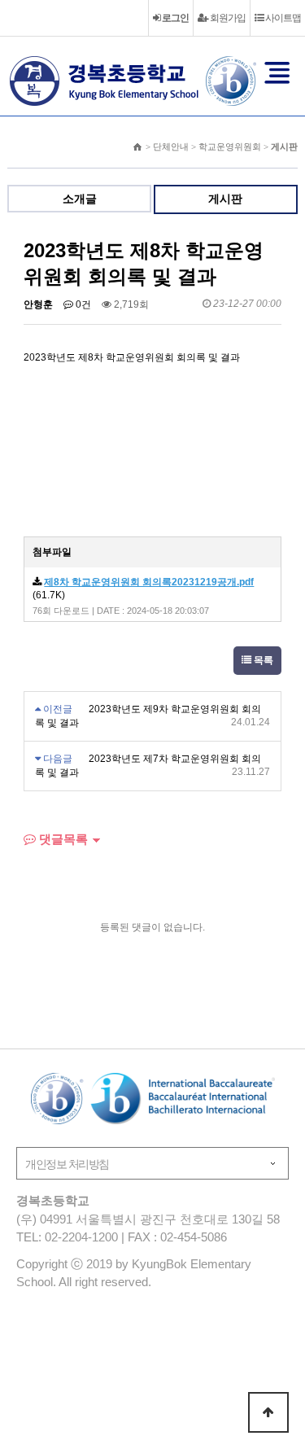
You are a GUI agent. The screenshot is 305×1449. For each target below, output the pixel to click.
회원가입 (227, 18)
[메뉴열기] (277, 72)
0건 (82, 304)
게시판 (225, 198)
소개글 (80, 198)
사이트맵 (282, 18)
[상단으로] (268, 1412)
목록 (262, 660)
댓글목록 (62, 839)
